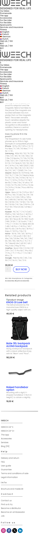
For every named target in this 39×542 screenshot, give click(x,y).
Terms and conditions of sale (14, 473)
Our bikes (4, 11)
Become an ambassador (13, 512)
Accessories (6, 17)
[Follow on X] (14, 530)
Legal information (9, 477)
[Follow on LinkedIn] (20, 530)
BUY (2, 43)
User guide (6, 465)
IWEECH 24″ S (7, 427)
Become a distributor (11, 508)
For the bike (5, 22)
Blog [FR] (5, 446)
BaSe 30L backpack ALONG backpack (18, 344)
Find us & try (6, 504)
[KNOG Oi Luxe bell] (15, 299)
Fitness (3, 29)
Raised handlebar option (17, 388)
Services (4, 442)
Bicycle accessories (22, 281)
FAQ (3, 462)
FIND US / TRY (6, 41)
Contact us (6, 500)
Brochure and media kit (12, 489)
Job (2, 516)
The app (4, 15)
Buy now (21, 269)
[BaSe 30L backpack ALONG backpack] (19, 340)
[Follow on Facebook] (9, 530)
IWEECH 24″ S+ (7, 431)
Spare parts (6, 24)
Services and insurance (11, 27)
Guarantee (6, 469)
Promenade (6, 13)
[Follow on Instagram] (3, 530)
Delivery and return (10, 458)
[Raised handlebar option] (19, 384)
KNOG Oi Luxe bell (17, 302)
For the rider (6, 20)
